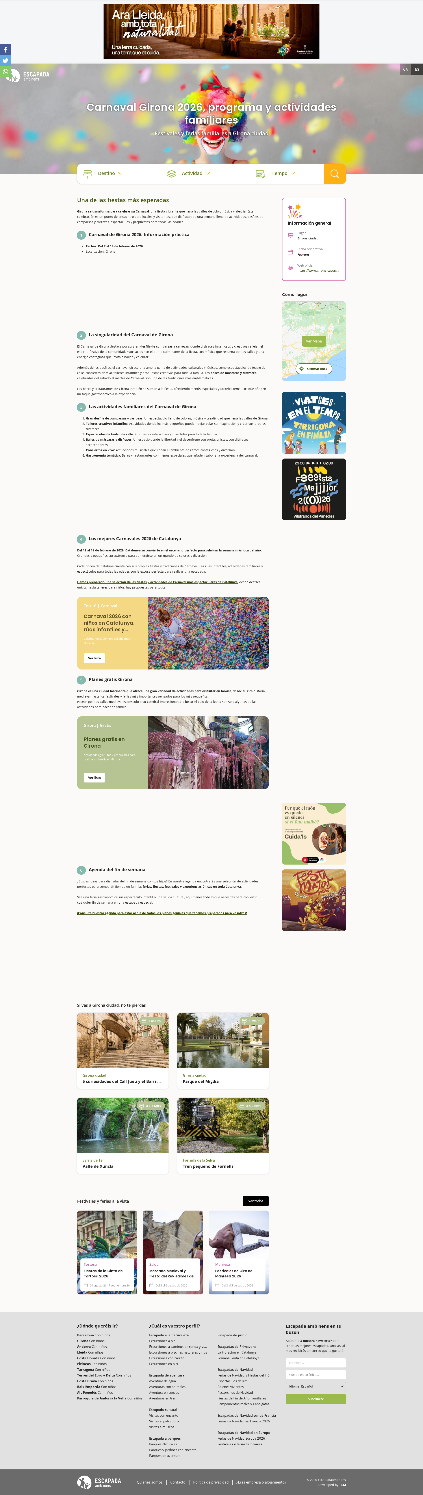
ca (405, 69)
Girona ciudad (94, 1075)
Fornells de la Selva (199, 1160)
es (417, 69)
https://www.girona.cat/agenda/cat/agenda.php (318, 271)
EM (343, 1485)
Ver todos (255, 1201)
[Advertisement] (173, 294)
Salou (154, 1264)
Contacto (178, 1482)
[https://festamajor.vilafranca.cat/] (314, 489)
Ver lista (94, 658)
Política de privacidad (211, 1482)
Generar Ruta (317, 369)
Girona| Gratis (97, 725)
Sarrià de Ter (93, 1160)
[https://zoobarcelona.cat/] (314, 834)
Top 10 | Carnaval (100, 605)
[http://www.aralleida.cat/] (211, 31)
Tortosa (90, 1264)
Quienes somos (150, 1482)
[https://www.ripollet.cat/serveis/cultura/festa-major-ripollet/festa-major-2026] (314, 900)
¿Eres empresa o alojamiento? (261, 1482)
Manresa (222, 1264)
